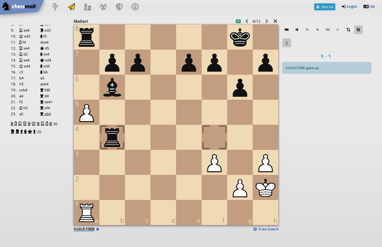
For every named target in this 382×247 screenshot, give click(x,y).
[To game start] (286, 29)
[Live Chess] (55, 7)
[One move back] (297, 29)
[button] (12, 123)
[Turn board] (348, 29)
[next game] (266, 21)
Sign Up (327, 6)
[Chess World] (87, 7)
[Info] (135, 7)
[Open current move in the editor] (358, 29)
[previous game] (247, 21)
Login (352, 6)
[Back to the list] (275, 21)
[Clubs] (119, 7)
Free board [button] (268, 229)
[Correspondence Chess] (71, 7)
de (372, 6)
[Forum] (103, 7)
